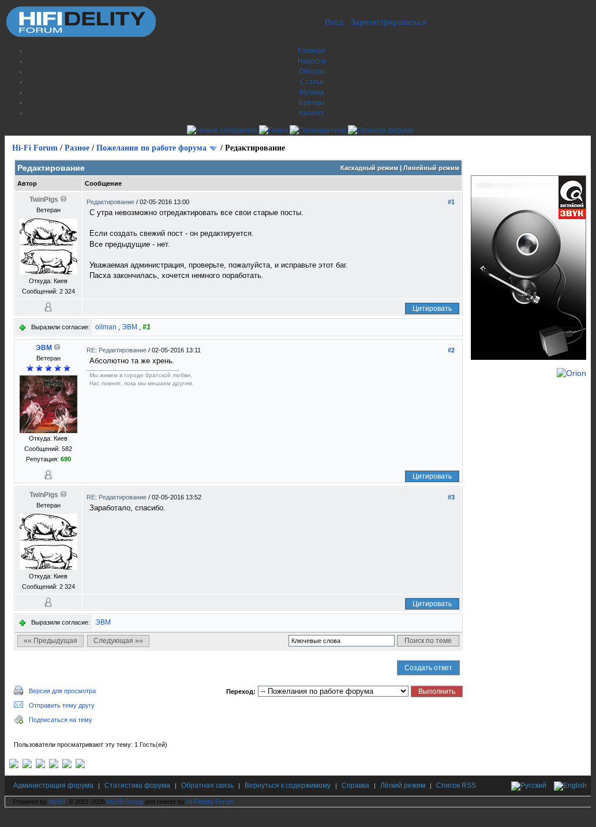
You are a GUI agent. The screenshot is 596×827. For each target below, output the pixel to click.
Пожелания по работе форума (151, 148)
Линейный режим (431, 167)
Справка (355, 785)
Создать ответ (428, 668)
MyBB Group (125, 801)
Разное (77, 148)
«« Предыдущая (50, 641)
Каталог (312, 113)
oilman (106, 327)
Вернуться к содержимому (288, 785)
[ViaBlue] (40, 766)
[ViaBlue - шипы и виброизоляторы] (67, 766)
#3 (451, 497)
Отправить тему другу (62, 705)
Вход (334, 22)
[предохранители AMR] (13, 766)
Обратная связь (207, 785)
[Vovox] (80, 766)
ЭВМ (129, 327)
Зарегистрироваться (388, 22)
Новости (311, 61)
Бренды (312, 103)
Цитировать (432, 309)
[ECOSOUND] (53, 766)
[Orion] (571, 373)
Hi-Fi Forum (35, 148)
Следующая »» (118, 641)
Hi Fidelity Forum (210, 801)
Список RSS (456, 785)
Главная (311, 51)
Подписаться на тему (60, 719)
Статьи (312, 82)
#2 (451, 350)
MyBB (56, 801)
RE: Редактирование (117, 350)
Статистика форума (137, 785)
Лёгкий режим (402, 785)
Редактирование (111, 201)
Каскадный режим (369, 167)
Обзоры (312, 71)
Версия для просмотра (62, 690)
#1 (451, 201)
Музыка (311, 92)
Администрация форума (53, 785)
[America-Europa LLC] (27, 766)
